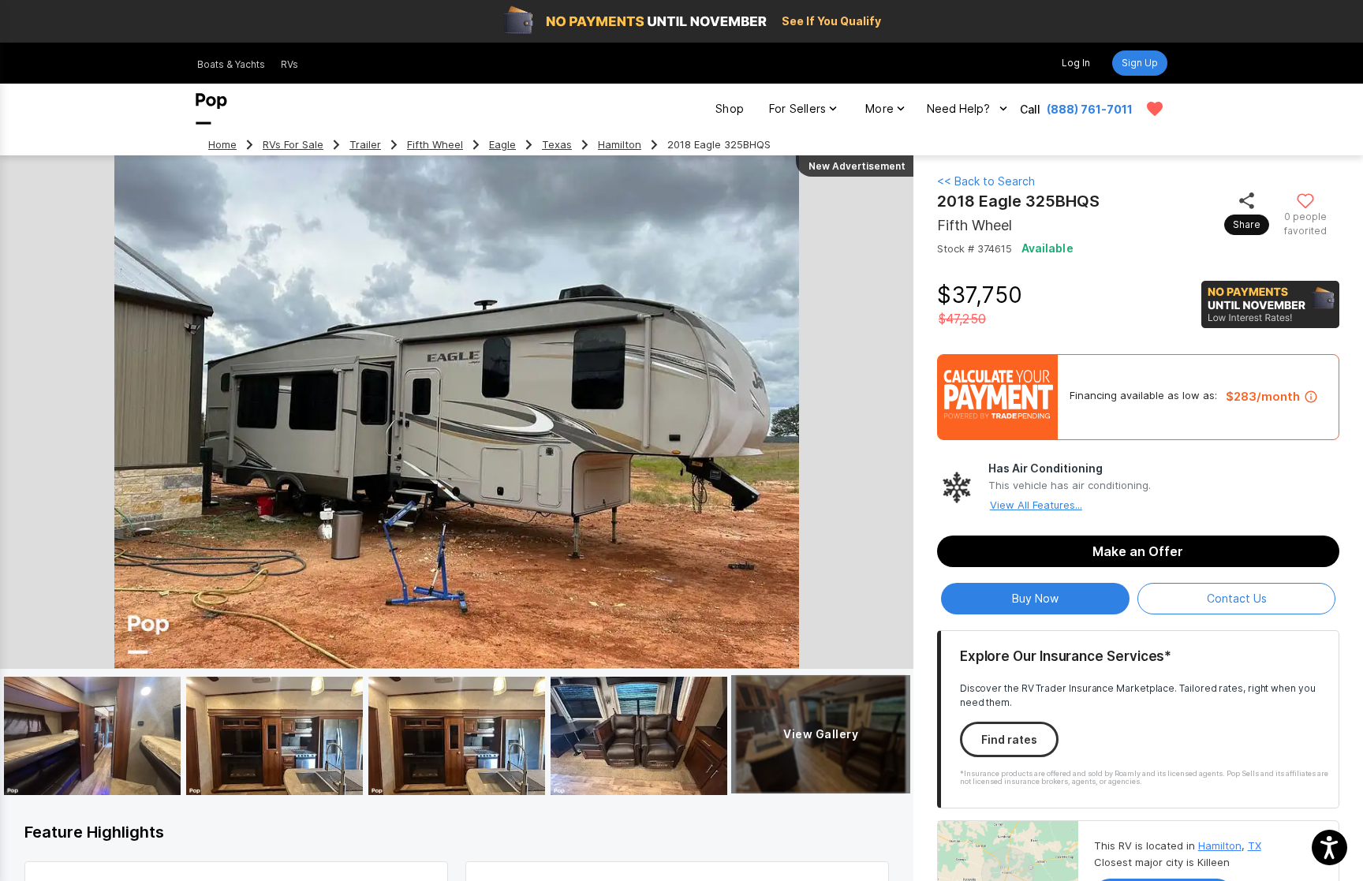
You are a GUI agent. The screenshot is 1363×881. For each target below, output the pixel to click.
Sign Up (1140, 63)
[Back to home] (211, 109)
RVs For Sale (293, 145)
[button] (1329, 847)
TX (1254, 845)
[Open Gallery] (92, 736)
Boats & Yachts (231, 64)
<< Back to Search (986, 181)
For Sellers (797, 108)
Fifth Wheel (435, 145)
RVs (289, 64)
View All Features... (1036, 504)
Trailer (365, 145)
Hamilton (619, 145)
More (879, 108)
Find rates (1009, 739)
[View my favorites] (1155, 109)
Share (1246, 224)
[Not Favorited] (1306, 200)
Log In (1076, 63)
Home (222, 145)
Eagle (502, 145)
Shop (729, 108)
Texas (557, 145)
